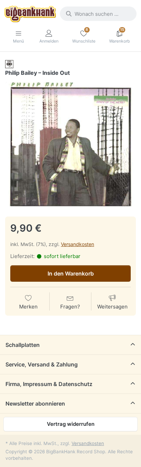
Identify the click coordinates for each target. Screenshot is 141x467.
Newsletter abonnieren (35, 403)
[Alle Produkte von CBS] (9, 64)
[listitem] (70, 144)
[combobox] (98, 14)
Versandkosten (77, 244)
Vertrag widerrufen (70, 424)
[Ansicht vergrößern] (70, 144)
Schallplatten (22, 344)
